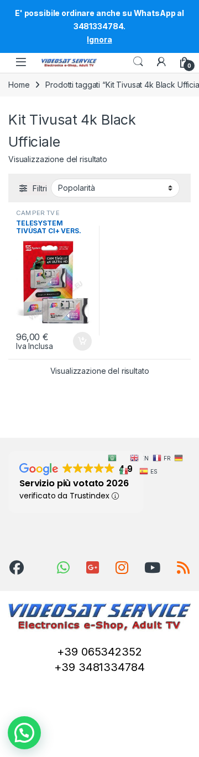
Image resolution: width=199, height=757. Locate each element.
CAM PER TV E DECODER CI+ (38, 216)
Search (138, 62)
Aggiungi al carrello (76, 341)
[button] (24, 732)
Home (18, 84)
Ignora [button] (99, 39)
